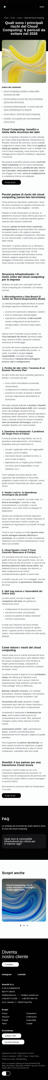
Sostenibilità (31, 1020)
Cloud (20, 18)
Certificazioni (31, 1017)
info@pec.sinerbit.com (29, 995)
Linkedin (22, 974)
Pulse (13, 18)
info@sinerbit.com (9, 995)
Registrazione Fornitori (26, 1053)
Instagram (6, 974)
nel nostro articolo (24, 475)
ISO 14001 (10, 1065)
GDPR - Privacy (22, 1056)
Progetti (5, 1020)
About (4, 1023)
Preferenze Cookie (8, 1059)
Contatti (29, 1023)
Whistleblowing (21, 1059)
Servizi (4, 1013)
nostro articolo (11, 405)
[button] (20, 925)
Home (6, 18)
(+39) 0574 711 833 (9, 998)
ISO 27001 (19, 1065)
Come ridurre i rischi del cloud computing (22, 114)
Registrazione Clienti (9, 1053)
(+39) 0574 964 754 (29, 998)
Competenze (31, 1013)
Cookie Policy (34, 1056)
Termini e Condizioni (9, 1056)
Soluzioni (5, 1017)
